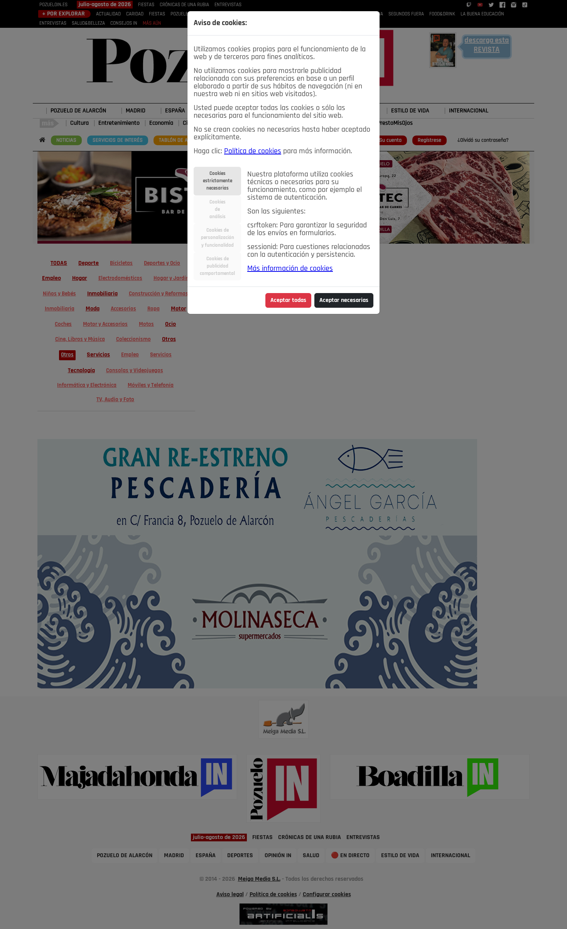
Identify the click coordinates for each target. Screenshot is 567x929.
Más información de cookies (290, 269)
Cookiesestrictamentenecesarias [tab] (217, 181)
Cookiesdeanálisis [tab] (217, 209)
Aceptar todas (288, 300)
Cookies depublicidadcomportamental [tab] (217, 266)
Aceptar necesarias (343, 300)
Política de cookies (252, 151)
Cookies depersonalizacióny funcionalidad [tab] (217, 238)
